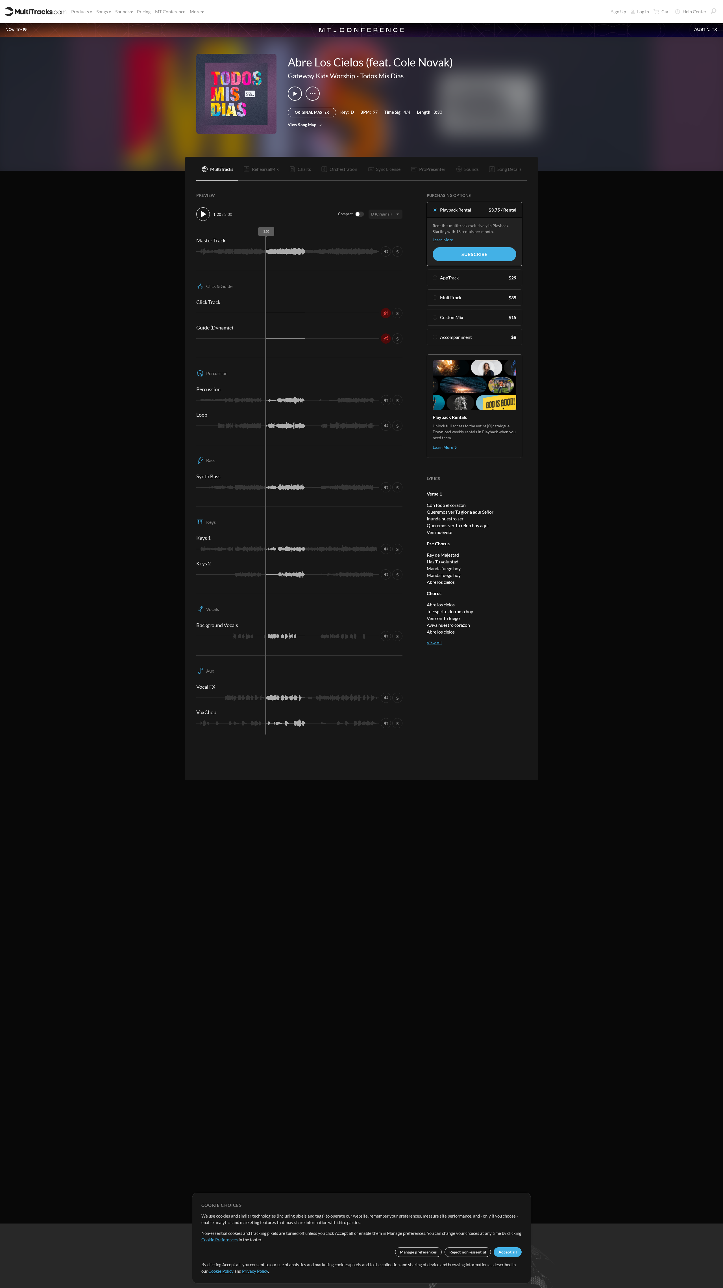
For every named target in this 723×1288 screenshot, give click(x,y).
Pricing (144, 11)
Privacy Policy (255, 1271)
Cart (665, 11)
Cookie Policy (221, 1271)
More (195, 11)
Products (80, 11)
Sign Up (618, 11)
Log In (643, 11)
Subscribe (474, 254)
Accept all (507, 1252)
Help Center (694, 11)
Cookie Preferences (219, 1239)
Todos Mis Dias (382, 76)
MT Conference (170, 11)
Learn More (443, 239)
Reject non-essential (467, 1252)
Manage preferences (418, 1252)
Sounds (122, 11)
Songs (102, 11)
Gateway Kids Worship (321, 76)
